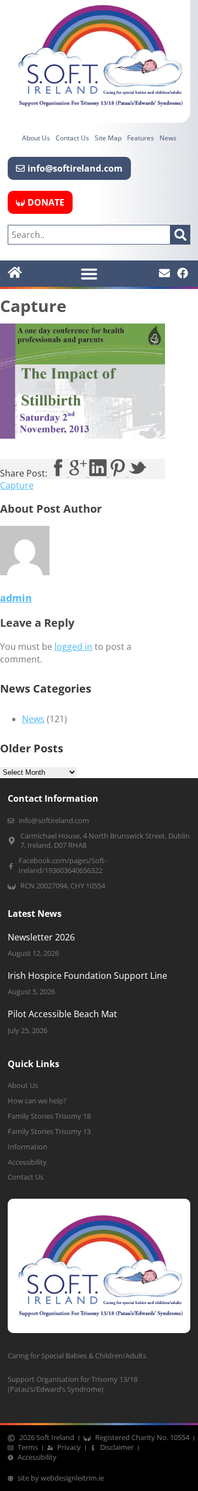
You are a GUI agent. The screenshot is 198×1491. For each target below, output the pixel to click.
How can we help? (37, 1101)
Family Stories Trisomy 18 (49, 1116)
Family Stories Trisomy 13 (49, 1131)
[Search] (180, 235)
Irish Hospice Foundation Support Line (87, 976)
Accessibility (27, 1162)
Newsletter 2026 (41, 937)
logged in (73, 646)
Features (140, 138)
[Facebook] (182, 273)
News (168, 138)
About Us (36, 138)
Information (27, 1147)
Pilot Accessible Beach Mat (62, 1014)
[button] (89, 273)
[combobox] (89, 235)
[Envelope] (164, 273)
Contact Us (72, 138)
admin (16, 597)
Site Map (108, 138)
